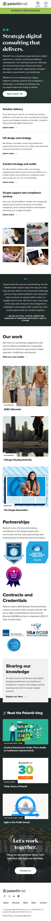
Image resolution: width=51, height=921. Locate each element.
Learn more (8, 127)
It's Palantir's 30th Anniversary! (25, 10)
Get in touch (13, 93)
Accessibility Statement (22, 916)
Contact (43, 902)
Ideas (33, 902)
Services (16, 902)
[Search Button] (37, 3)
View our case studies (13, 357)
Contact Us (25, 870)
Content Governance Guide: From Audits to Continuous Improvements (25, 749)
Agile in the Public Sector (17, 822)
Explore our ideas (14, 696)
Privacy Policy (8, 916)
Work (25, 902)
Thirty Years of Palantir (15, 786)
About (6, 902)
